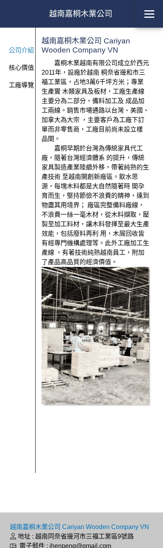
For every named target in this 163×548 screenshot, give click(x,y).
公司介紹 (21, 50)
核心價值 (21, 67)
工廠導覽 (21, 85)
